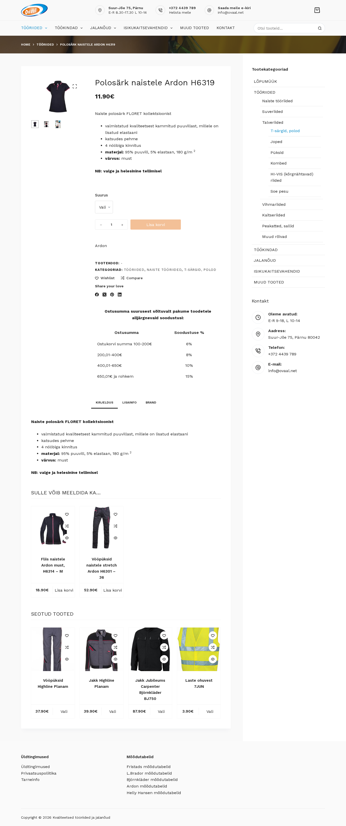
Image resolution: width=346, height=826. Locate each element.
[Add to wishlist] (67, 514)
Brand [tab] (151, 402)
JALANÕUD (100, 28)
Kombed (279, 163)
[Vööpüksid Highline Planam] (53, 649)
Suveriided (272, 111)
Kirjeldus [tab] (104, 402)
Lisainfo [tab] (129, 402)
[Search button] (320, 28)
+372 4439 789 (282, 354)
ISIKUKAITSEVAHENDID (146, 28)
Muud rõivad (274, 236)
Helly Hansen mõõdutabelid (154, 792)
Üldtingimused (35, 766)
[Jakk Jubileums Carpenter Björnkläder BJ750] (150, 649)
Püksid (277, 152)
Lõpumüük (265, 81)
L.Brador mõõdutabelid (149, 773)
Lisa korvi (155, 224)
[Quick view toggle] (67, 538)
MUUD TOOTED (194, 28)
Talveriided (272, 122)
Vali (64, 711)
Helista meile (180, 12)
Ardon (101, 245)
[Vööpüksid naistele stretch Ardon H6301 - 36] (101, 528)
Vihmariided (274, 204)
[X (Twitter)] (104, 294)
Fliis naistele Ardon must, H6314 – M (53, 565)
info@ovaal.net (231, 12)
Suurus (101, 195)
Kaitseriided (273, 215)
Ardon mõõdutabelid (147, 786)
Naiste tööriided (164, 270)
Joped (276, 141)
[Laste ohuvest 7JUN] (199, 649)
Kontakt (226, 28)
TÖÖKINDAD (66, 28)
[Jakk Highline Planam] (101, 649)
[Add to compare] (67, 526)
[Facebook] (97, 294)
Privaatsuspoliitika (38, 773)
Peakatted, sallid (278, 226)
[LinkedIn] (120, 294)
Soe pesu (280, 191)
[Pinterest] (112, 294)
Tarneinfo (30, 779)
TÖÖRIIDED (31, 28)
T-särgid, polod (200, 270)
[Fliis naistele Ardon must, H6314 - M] (53, 528)
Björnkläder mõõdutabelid (152, 779)
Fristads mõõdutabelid (149, 766)
